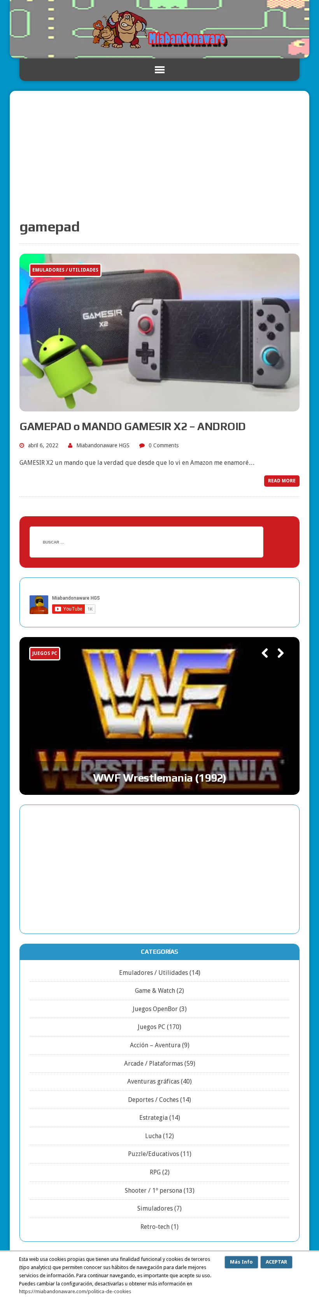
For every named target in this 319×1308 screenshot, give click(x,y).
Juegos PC (151, 1027)
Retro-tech (155, 1226)
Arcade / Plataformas (153, 1063)
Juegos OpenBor (155, 1009)
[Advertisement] (159, 159)
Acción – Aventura (155, 1045)
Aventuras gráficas (153, 1081)
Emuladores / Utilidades (153, 972)
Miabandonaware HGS (103, 445)
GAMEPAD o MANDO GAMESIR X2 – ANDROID (132, 426)
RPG (155, 1172)
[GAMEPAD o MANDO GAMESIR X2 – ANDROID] (159, 406)
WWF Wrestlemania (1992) (159, 777)
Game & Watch (155, 990)
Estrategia (153, 1117)
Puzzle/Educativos (153, 1154)
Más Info (241, 1262)
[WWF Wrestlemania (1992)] (159, 716)
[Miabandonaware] (159, 29)
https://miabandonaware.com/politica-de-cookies (75, 1291)
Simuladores (155, 1208)
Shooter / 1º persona (153, 1190)
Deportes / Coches (153, 1099)
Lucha (153, 1136)
